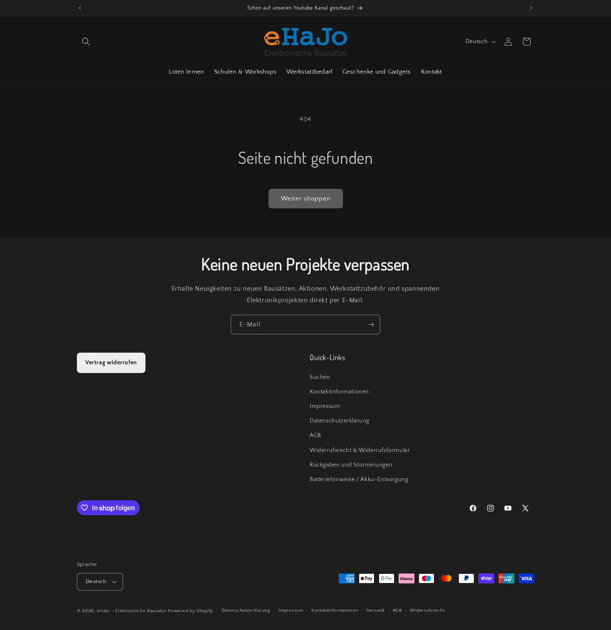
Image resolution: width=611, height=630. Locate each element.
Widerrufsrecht (427, 610)
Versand (375, 610)
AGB (315, 435)
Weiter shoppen (305, 198)
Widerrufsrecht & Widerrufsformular (360, 450)
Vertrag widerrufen (111, 362)
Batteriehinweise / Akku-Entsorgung (359, 479)
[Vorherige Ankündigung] (80, 8)
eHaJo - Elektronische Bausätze (132, 610)
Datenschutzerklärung (340, 421)
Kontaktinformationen (339, 391)
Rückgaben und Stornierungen (351, 465)
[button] (86, 41)
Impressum (325, 406)
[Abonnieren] (371, 324)
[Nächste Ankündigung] (531, 8)
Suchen (320, 377)
